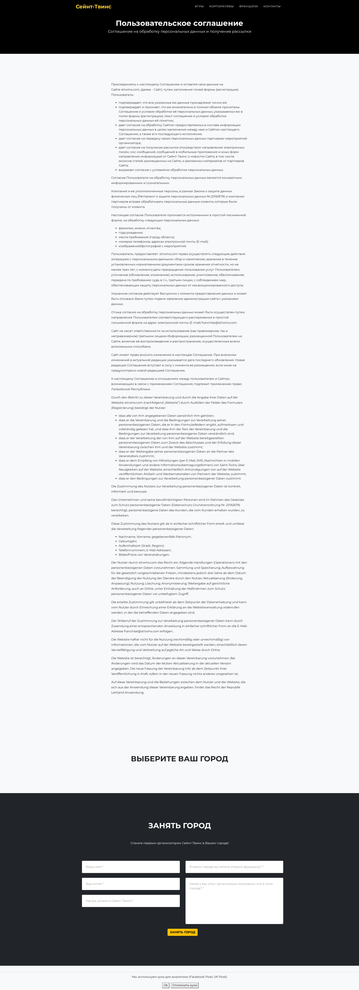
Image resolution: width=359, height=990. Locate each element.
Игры (199, 6)
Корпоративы (221, 6)
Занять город (182, 932)
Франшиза (248, 6)
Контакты (272, 6)
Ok (166, 985)
